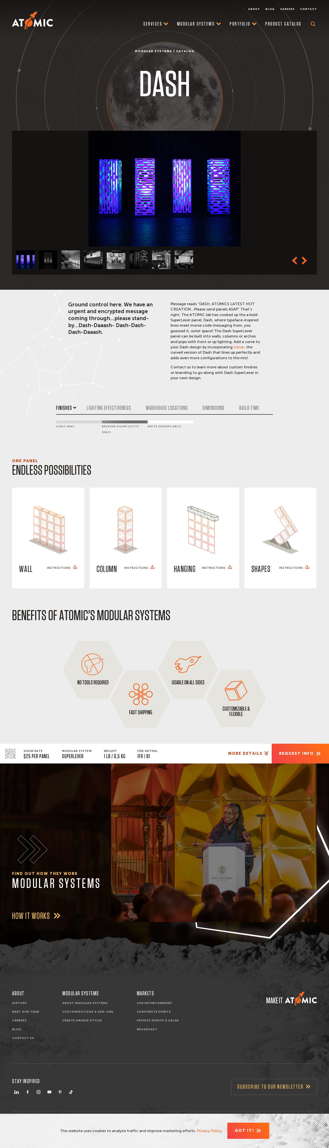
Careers (287, 9)
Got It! (244, 1130)
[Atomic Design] (301, 998)
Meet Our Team (25, 1011)
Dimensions (213, 408)
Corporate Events (154, 1011)
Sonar (239, 347)
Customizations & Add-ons (87, 1011)
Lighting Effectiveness (109, 408)
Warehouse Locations (167, 408)
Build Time (249, 408)
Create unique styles (82, 1020)
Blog (270, 9)
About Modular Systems (85, 1003)
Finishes (64, 408)
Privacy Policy (209, 1130)
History (19, 1003)
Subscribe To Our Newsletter (270, 1087)
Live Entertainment (155, 1003)
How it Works (31, 916)
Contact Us (23, 1038)
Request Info (296, 753)
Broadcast (147, 1029)
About (254, 9)
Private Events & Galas (158, 1020)
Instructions (59, 568)
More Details (245, 753)
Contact (308, 9)
